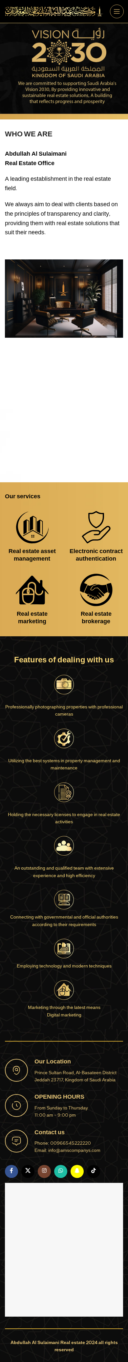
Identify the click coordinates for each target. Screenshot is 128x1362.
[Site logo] (54, 12)
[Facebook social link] (11, 1171)
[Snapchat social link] (77, 1171)
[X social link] (27, 1171)
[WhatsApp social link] (60, 1171)
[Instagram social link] (44, 1171)
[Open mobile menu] (117, 11)
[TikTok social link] (93, 1171)
